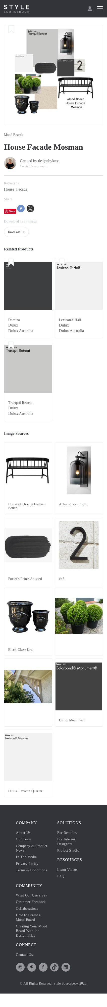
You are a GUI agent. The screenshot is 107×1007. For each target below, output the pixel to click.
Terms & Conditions (31, 870)
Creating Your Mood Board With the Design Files (31, 930)
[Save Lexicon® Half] (62, 263)
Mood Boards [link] (13, 135)
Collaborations (27, 908)
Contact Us (24, 955)
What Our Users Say (31, 895)
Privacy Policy (27, 864)
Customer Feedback (31, 902)
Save (12, 211)
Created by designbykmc (39, 161)
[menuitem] (90, 9)
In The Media (26, 857)
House (9, 189)
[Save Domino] (11, 263)
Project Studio (68, 850)
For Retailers (67, 833)
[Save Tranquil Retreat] (11, 345)
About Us (23, 833)
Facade (21, 189)
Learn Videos (67, 870)
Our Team (23, 839)
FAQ (60, 876)
